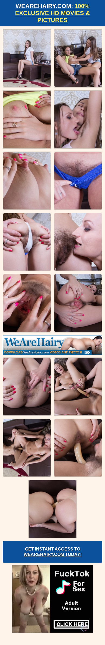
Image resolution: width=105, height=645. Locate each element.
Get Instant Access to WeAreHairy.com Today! (53, 552)
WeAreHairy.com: (52, 13)
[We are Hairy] (52, 345)
